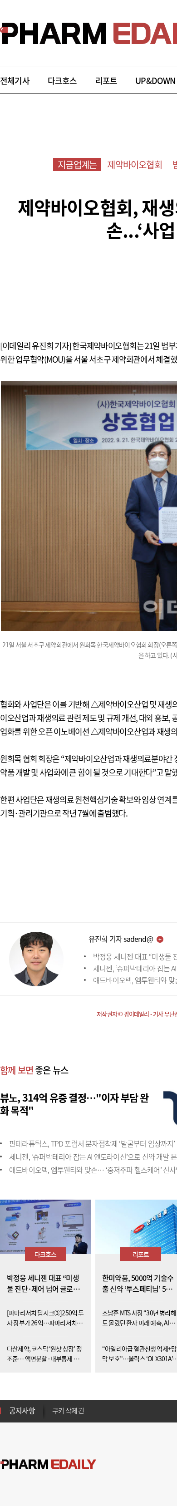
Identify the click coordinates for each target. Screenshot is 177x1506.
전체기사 (15, 80)
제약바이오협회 (134, 164)
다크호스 (62, 80)
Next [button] (55, 1416)
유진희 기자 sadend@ (120, 938)
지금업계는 (77, 164)
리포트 (106, 80)
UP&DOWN (155, 80)
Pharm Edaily (48, 1464)
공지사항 (22, 1410)
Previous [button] (55, 1405)
